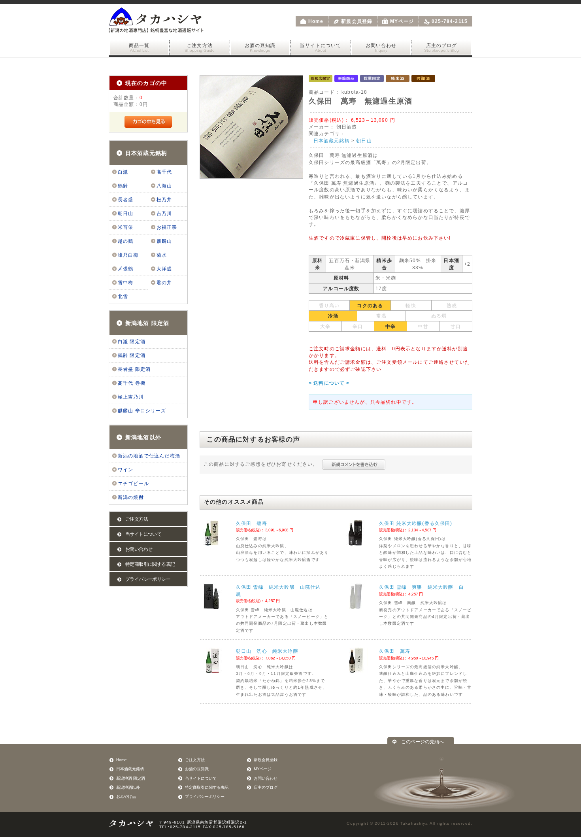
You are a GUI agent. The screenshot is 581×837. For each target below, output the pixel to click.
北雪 (123, 296)
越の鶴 (125, 241)
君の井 (164, 282)
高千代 (164, 172)
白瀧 (123, 172)
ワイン (125, 469)
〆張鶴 (125, 269)
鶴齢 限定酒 (131, 355)
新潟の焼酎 (131, 497)
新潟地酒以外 (143, 437)
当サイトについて (320, 48)
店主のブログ (441, 48)
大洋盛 (164, 269)
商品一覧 (139, 48)
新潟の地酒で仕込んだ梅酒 (149, 456)
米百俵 (125, 227)
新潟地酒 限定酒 (147, 323)
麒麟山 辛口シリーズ (142, 411)
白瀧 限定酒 (131, 341)
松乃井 (164, 199)
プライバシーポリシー (147, 579)
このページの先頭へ (422, 741)
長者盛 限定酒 (134, 369)
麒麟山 (164, 241)
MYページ (402, 21)
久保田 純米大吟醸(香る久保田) (416, 523)
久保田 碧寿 (251, 523)
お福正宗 (167, 227)
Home (316, 21)
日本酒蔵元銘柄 (146, 153)
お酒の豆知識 (260, 48)
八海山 (164, 186)
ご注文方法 (200, 48)
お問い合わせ (381, 48)
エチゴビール (133, 483)
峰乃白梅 (128, 255)
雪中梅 (125, 282)
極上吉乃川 (131, 397)
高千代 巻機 (131, 383)
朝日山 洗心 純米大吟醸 (267, 651)
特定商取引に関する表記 (150, 564)
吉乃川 (164, 213)
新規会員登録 (356, 21)
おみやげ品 (126, 796)
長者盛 (125, 199)
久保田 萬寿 (394, 651)
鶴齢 (123, 186)
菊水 (162, 255)
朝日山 (125, 213)
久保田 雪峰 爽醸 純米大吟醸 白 (421, 586)
